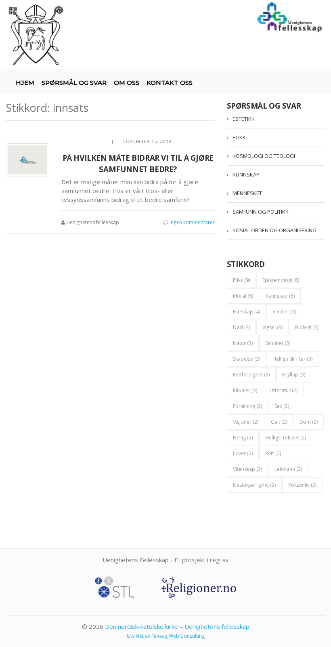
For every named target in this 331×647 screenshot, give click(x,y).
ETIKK (239, 137)
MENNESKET (247, 193)
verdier (284, 311)
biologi (306, 327)
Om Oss (126, 82)
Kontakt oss (170, 82)
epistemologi (280, 280)
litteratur (283, 390)
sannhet (277, 343)
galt (279, 421)
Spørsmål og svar (74, 82)
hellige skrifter (292, 358)
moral (243, 295)
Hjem (25, 82)
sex (281, 406)
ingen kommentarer (192, 222)
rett (273, 453)
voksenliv (302, 484)
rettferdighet (251, 374)
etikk (241, 280)
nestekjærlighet (254, 484)
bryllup (293, 374)
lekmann (288, 469)
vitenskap (247, 469)
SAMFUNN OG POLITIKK (261, 211)
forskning (247, 406)
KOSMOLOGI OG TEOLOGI (264, 156)
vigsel (272, 327)
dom (309, 421)
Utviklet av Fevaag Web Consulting (166, 635)
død (241, 327)
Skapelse (246, 358)
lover (243, 453)
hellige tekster (285, 437)
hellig (243, 437)
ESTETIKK (244, 118)
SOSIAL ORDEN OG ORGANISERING (274, 230)
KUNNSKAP (246, 174)
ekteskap (246, 311)
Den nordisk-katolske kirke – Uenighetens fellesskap (177, 626)
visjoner (245, 421)
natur (243, 343)
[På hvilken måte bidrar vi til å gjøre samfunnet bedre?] (27, 159)
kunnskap (280, 295)
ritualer (245, 390)
